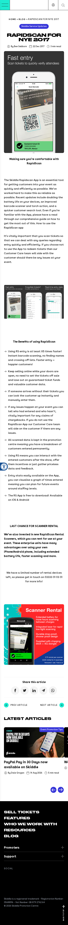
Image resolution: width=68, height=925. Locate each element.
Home (12, 19)
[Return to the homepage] (20, 5)
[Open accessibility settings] (4, 467)
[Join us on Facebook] (6, 875)
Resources (19, 830)
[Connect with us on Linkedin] (19, 875)
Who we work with (30, 824)
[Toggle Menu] (5, 5)
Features (17, 818)
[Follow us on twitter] (13, 875)
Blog (22, 19)
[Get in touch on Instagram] (26, 875)
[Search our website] (63, 5)
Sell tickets (21, 812)
